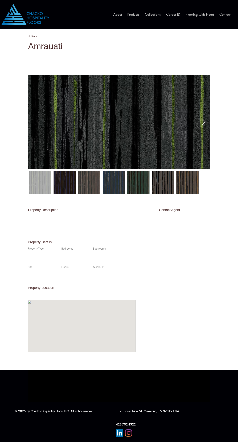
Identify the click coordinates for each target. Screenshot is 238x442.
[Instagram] (128, 433)
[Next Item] (204, 122)
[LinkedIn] (119, 433)
